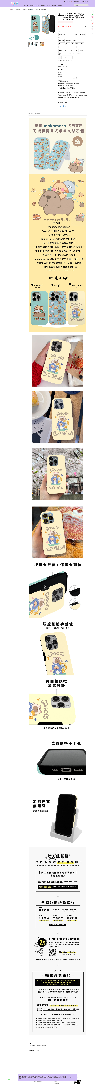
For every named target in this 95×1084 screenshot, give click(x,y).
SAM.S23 (73, 47)
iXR (72, 43)
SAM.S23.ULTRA (74, 50)
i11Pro (67, 43)
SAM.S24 (82, 50)
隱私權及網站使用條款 (38, 1081)
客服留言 (55, 1081)
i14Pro (60, 50)
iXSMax (77, 43)
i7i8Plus (67, 47)
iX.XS (82, 43)
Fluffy (76, 34)
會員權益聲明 (56, 1083)
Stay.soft (70, 34)
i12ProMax (68, 40)
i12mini (74, 40)
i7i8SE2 (61, 47)
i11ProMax (61, 43)
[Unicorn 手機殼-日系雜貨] (14, 3)
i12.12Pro (61, 40)
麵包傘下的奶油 (62, 34)
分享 (61, 106)
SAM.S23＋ (79, 47)
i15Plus (66, 50)
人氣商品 (92, 31)
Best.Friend (82, 34)
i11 (79, 40)
